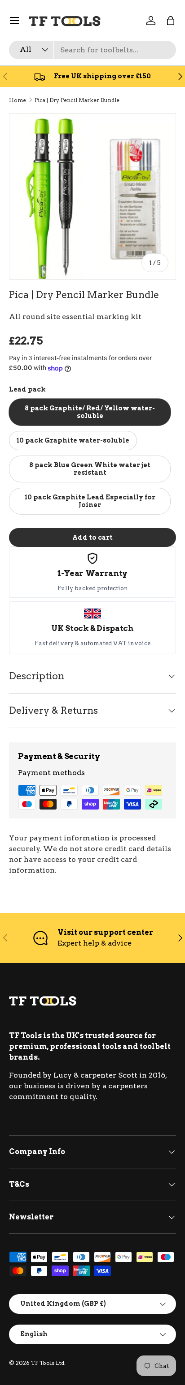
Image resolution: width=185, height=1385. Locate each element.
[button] (171, 20)
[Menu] (14, 20)
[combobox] (92, 50)
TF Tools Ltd (47, 1362)
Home (17, 100)
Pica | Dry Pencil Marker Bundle (77, 100)
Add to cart (92, 537)
